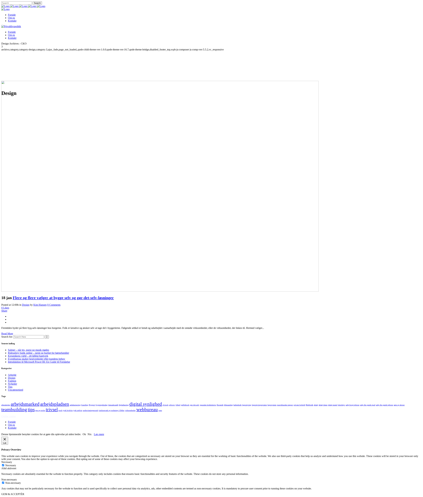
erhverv (172, 405)
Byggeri (92, 405)
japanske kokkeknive (208, 405)
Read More (7, 333)
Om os (11, 424)
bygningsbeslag (102, 405)
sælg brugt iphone (352, 405)
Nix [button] (90, 434)
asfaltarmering (75, 405)
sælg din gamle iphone (384, 405)
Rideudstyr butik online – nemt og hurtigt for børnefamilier (38, 353)
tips (31, 409)
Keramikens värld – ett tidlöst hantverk (28, 355)
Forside (12, 421)
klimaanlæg (228, 405)
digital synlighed (145, 404)
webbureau (147, 409)
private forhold (299, 405)
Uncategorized (15, 389)
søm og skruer (399, 405)
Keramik (220, 405)
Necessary (10, 465)
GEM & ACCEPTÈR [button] (12, 494)
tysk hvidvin (68, 410)
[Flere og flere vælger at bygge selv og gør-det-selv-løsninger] (160, 290)
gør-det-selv (194, 405)
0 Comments (53, 304)
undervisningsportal (90, 410)
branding (84, 405)
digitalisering (124, 405)
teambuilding (14, 409)
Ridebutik (309, 405)
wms (160, 410)
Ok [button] (84, 434)
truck (60, 410)
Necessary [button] (6, 462)
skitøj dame (323, 405)
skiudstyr (341, 405)
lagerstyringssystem (259, 405)
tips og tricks (40, 410)
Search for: (7, 336)
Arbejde (12, 374)
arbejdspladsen (54, 404)
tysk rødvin (77, 410)
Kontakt (12, 427)
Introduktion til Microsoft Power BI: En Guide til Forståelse (39, 361)
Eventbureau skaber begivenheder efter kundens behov (36, 358)
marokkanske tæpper (285, 405)
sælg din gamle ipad (367, 405)
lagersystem (272, 405)
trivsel (52, 409)
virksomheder (130, 410)
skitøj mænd (332, 405)
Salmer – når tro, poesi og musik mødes (28, 350)
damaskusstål (113, 405)
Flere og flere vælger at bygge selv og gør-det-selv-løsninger (63, 298)
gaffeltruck (185, 405)
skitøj (316, 405)
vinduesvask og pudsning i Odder (111, 410)
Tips (10, 386)
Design (25, 304)
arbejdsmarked (25, 404)
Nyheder (12, 383)
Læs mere (99, 434)
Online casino (8, 416)
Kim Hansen (40, 304)
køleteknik (237, 405)
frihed (178, 405)
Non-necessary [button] (9, 479)
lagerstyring (246, 405)
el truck (165, 405)
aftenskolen (5, 405)
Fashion (12, 380)
